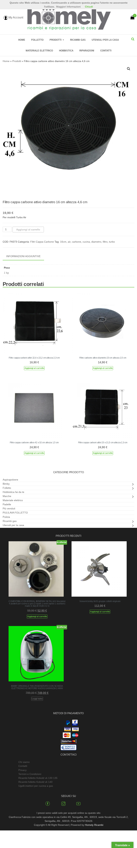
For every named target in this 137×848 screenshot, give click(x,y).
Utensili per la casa (105, 40)
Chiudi (89, 6)
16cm (63, 241)
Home (21, 40)
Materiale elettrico (39, 50)
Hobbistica (66, 50)
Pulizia (6, 516)
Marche (7, 496)
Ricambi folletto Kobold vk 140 (35, 781)
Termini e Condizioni (29, 774)
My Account (15, 17)
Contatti (105, 50)
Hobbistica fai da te (13, 492)
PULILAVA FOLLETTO (15, 512)
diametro (96, 241)
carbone (76, 241)
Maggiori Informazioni (68, 6)
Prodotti (56, 40)
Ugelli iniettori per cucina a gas (35, 785)
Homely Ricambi (94, 824)
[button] (128, 69)
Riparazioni (86, 50)
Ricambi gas (78, 40)
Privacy (22, 770)
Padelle (7, 504)
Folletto (37, 40)
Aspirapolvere (10, 479)
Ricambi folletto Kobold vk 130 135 (37, 778)
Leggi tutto (37, 698)
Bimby (6, 483)
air (69, 241)
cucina (86, 241)
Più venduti (9, 508)
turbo (112, 241)
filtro (105, 241)
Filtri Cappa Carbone (42, 241)
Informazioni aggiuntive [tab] (23, 256)
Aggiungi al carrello (28, 229)
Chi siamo (24, 762)
